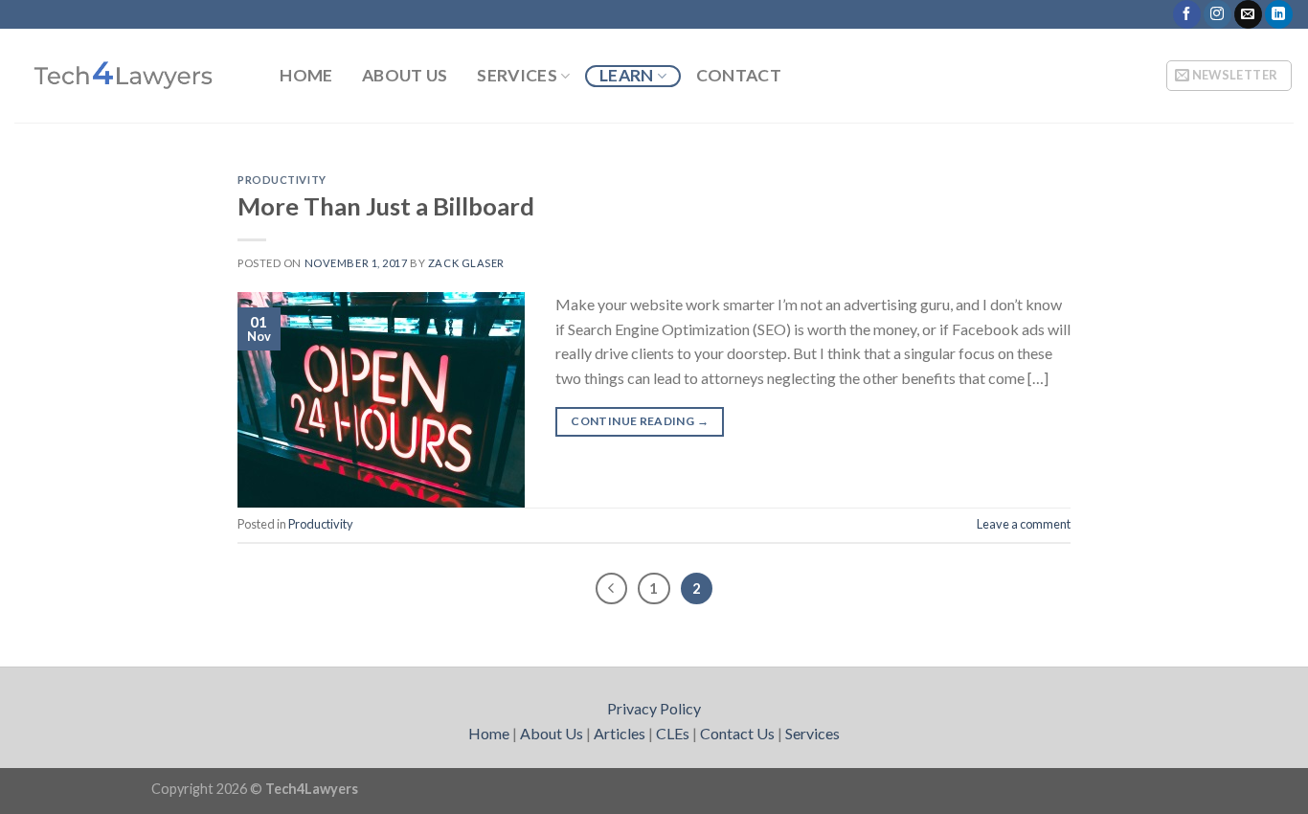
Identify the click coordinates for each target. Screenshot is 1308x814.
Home (306, 75)
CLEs (672, 733)
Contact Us (737, 733)
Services (517, 75)
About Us (405, 75)
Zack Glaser (466, 263)
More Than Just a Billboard (385, 206)
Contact (738, 75)
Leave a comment (1024, 523)
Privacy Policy (654, 708)
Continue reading (640, 421)
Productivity (282, 179)
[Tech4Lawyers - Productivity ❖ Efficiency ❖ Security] (125, 76)
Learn (626, 75)
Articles (619, 733)
